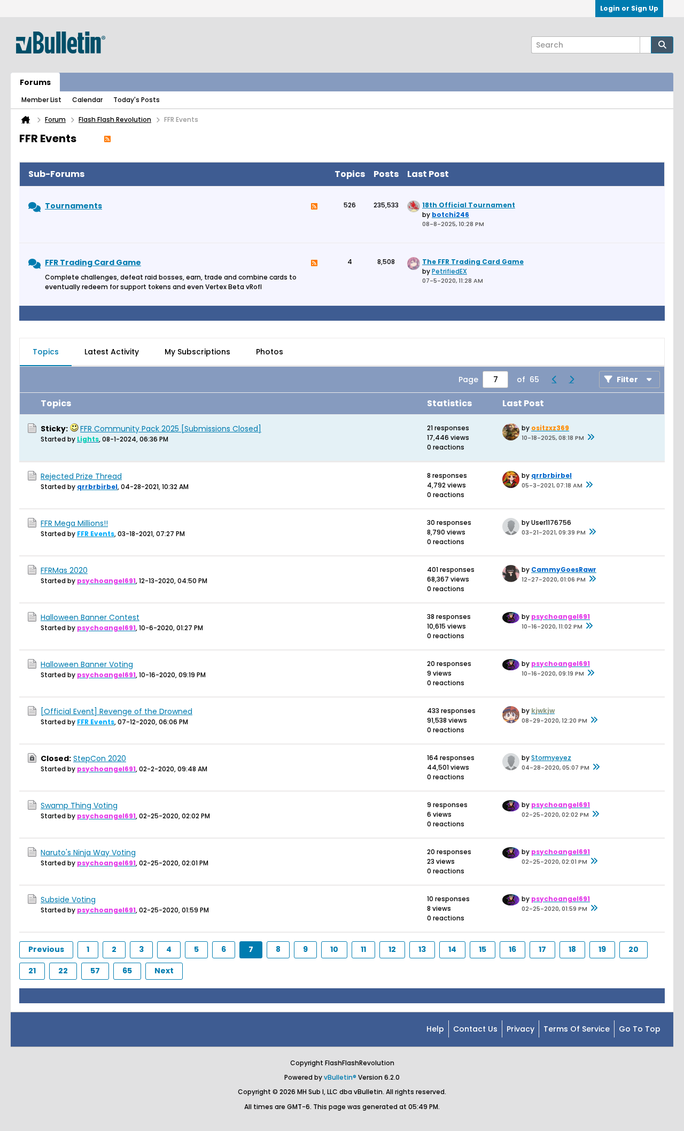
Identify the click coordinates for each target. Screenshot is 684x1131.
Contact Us (475, 1029)
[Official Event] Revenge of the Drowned (116, 711)
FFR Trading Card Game (93, 262)
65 (127, 970)
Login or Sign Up (629, 8)
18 (572, 949)
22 (63, 970)
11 (363, 949)
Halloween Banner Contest (90, 617)
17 (542, 949)
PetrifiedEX (449, 271)
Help (435, 1029)
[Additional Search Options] (645, 44)
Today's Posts (136, 99)
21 (32, 970)
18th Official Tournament (468, 205)
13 (422, 949)
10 (334, 949)
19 (602, 949)
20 (633, 949)
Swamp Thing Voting (79, 805)
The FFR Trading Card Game (473, 261)
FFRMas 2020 (64, 570)
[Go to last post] (590, 438)
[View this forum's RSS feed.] (314, 209)
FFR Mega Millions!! (74, 523)
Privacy (520, 1029)
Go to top (639, 1029)
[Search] (662, 44)
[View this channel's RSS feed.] (107, 138)
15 (482, 949)
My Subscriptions (197, 351)
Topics (46, 351)
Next (164, 970)
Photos (269, 351)
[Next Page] (571, 379)
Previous (46, 949)
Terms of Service (576, 1029)
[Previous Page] (554, 379)
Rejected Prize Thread (81, 476)
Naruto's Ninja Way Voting (88, 852)
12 (392, 949)
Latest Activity (111, 351)
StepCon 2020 (99, 758)
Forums (35, 82)
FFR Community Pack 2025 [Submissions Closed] (170, 428)
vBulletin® (340, 1077)
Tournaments (73, 205)
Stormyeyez (551, 757)
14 (452, 949)
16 (512, 949)
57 (95, 970)
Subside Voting (68, 899)
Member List (41, 99)
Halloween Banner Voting (87, 664)
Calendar (87, 99)
